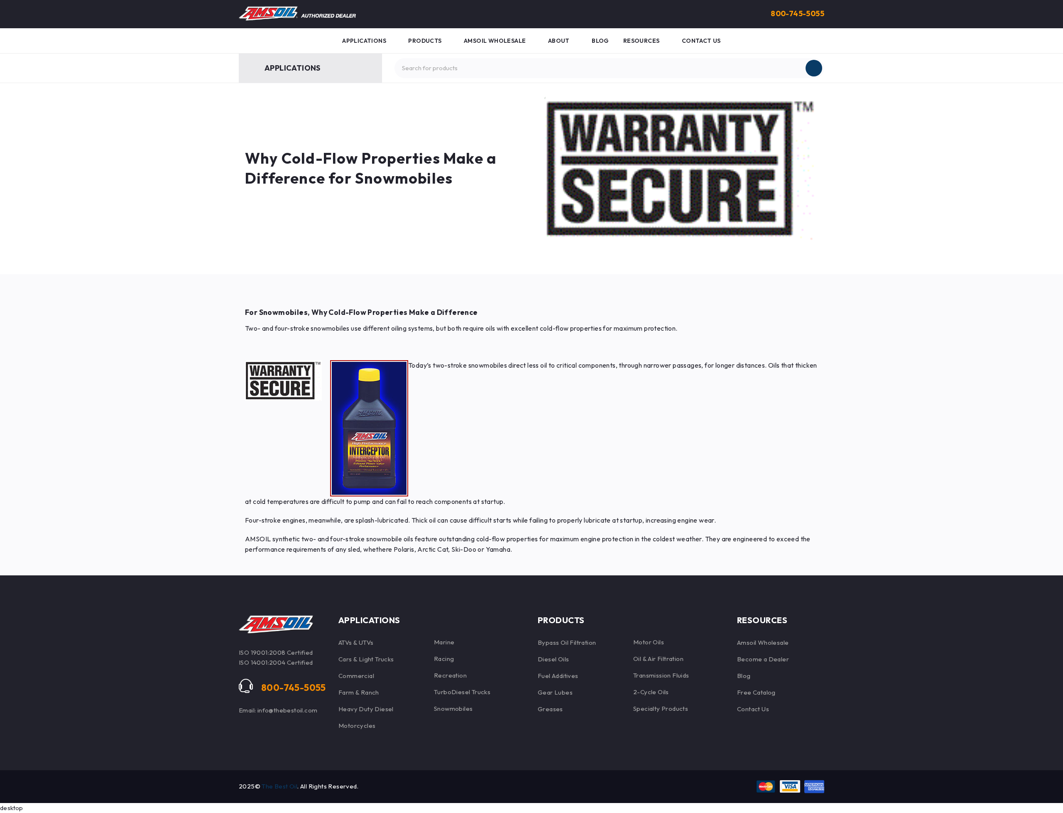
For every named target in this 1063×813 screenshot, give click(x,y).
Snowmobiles (453, 708)
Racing (444, 659)
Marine (444, 642)
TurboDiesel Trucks (462, 692)
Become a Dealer (763, 659)
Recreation (450, 675)
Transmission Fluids (661, 675)
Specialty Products (660, 708)
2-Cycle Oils (651, 692)
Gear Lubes (555, 692)
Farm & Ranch (358, 692)
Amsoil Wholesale (763, 642)
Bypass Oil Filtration (567, 642)
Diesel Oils (553, 659)
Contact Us (753, 709)
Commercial (356, 676)
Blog (744, 676)
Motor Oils (648, 642)
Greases (550, 709)
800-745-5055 (797, 13)
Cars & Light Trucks (366, 659)
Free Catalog (756, 692)
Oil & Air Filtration (658, 659)
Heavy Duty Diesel (366, 709)
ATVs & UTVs (355, 642)
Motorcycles (356, 725)
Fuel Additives (558, 676)
